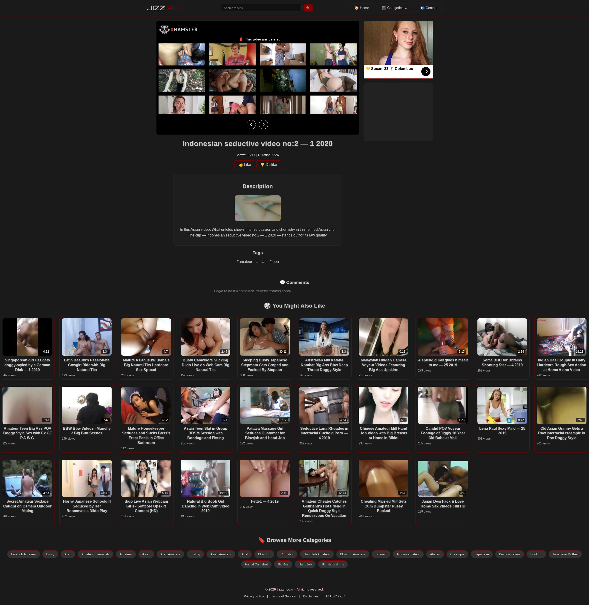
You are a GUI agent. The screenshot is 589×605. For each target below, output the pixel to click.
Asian (146, 554)
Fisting (195, 554)
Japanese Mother (565, 554)
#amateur (245, 262)
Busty (50, 554)
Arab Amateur (170, 554)
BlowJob (264, 554)
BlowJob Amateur (352, 554)
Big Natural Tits (333, 564)
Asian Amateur (220, 554)
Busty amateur (509, 554)
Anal (245, 554)
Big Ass (283, 564)
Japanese (482, 554)
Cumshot (287, 554)
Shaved (381, 554)
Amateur (126, 554)
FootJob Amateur (23, 554)
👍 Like (245, 165)
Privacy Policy (254, 596)
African (435, 554)
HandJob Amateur (317, 554)
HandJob (305, 564)
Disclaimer (310, 596)
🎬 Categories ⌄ (394, 8)
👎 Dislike (268, 165)
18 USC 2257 (335, 596)
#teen (274, 262)
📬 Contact (428, 8)
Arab (67, 554)
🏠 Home (362, 8)
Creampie (457, 554)
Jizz (165, 8)
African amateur (408, 554)
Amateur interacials (95, 554)
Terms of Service (283, 596)
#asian (261, 262)
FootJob (536, 554)
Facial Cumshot (256, 564)
